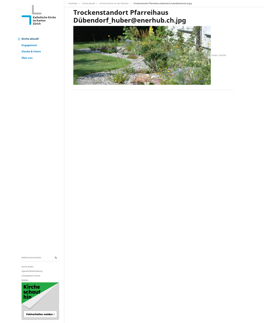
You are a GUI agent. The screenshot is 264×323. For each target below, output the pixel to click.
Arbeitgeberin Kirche (31, 275)
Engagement (29, 45)
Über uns (27, 58)
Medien (25, 280)
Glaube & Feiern (31, 51)
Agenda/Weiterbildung (32, 271)
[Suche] (56, 257)
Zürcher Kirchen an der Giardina (114, 3)
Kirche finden (27, 266)
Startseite (72, 3)
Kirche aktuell (30, 38)
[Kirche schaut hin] (40, 301)
